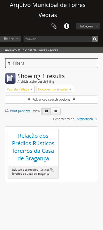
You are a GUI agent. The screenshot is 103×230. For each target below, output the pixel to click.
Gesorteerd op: (64, 119)
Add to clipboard (52, 170)
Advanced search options (51, 99)
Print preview (19, 111)
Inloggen (86, 26)
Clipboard (54, 26)
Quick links (66, 26)
